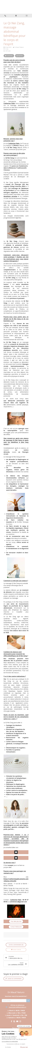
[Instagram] (20, 1021)
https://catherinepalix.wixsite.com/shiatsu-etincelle (16, 880)
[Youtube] (16, 852)
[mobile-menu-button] (26, 15)
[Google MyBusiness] (14, 1021)
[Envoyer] (28, 1000)
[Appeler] (5, 16)
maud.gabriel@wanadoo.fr (17, 1007)
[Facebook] (11, 1021)
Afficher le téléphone (17, 1005)
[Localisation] (16, 16)
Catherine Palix (15, 900)
